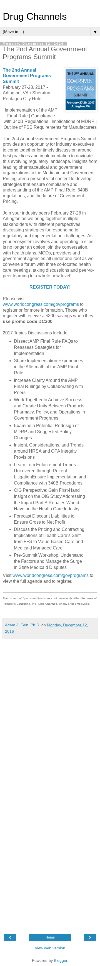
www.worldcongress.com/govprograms (41, 304)
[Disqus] (50, 711)
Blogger (60, 960)
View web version (50, 948)
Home (50, 937)
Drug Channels (35, 16)
